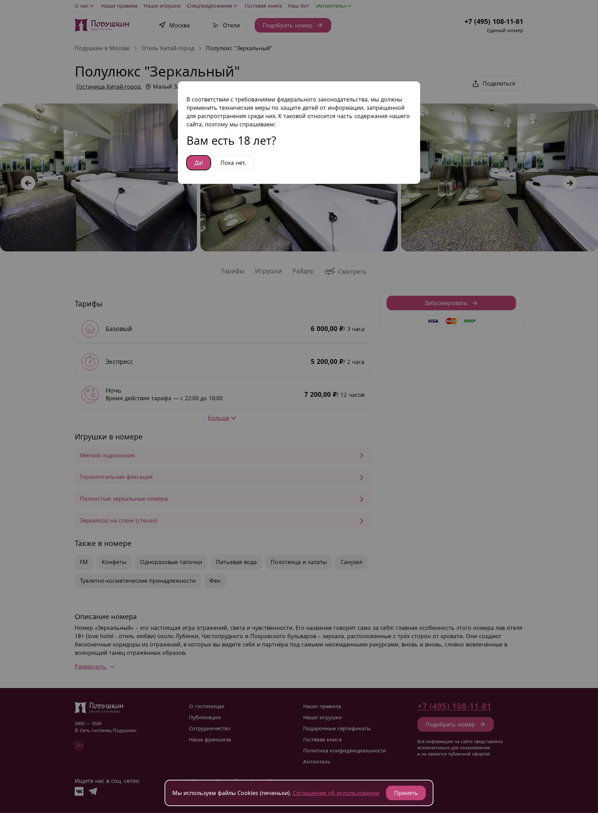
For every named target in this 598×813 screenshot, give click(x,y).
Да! (198, 163)
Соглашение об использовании (336, 793)
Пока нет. (233, 163)
